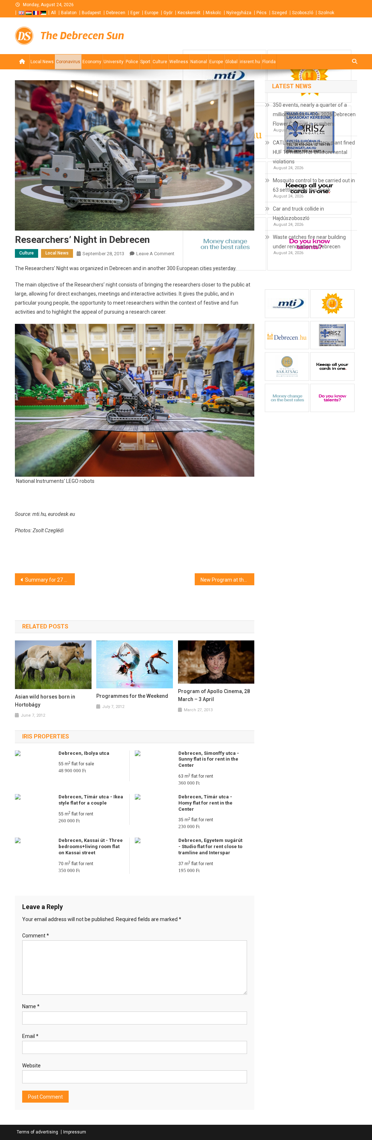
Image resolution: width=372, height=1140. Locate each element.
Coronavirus (68, 61)
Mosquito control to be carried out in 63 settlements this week (314, 185)
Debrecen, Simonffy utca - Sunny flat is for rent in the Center (208, 759)
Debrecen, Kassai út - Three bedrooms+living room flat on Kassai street (90, 846)
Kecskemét (189, 12)
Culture (160, 61)
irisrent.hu (250, 61)
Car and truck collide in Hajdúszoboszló (298, 213)
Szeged (279, 12)
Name (31, 1006)
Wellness (178, 61)
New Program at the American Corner (228, 580)
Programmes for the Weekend (132, 696)
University (114, 61)
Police (132, 61)
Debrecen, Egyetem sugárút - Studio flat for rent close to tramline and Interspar (210, 846)
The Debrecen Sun (82, 35)
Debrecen (115, 12)
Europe (151, 12)
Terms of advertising (37, 1132)
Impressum (74, 1132)
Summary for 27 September (50, 580)
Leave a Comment (155, 253)
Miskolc (213, 12)
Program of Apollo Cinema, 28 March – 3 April (214, 695)
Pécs (261, 12)
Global (231, 61)
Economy (91, 61)
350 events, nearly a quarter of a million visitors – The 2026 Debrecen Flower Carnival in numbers (314, 114)
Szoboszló (302, 12)
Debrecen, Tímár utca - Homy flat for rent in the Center (205, 803)
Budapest (91, 12)
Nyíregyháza (238, 12)
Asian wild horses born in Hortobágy (45, 701)
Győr (168, 12)
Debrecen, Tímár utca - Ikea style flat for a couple (90, 800)
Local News (42, 61)
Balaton (69, 12)
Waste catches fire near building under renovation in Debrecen (309, 241)
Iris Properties (45, 736)
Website (31, 1065)
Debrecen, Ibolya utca (83, 753)
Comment (35, 936)
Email (30, 1036)
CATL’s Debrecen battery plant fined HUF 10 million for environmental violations (314, 152)
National (198, 61)
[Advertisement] (270, 36)
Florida (269, 61)
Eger (135, 12)
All (53, 12)
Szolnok (326, 12)
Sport (145, 61)
